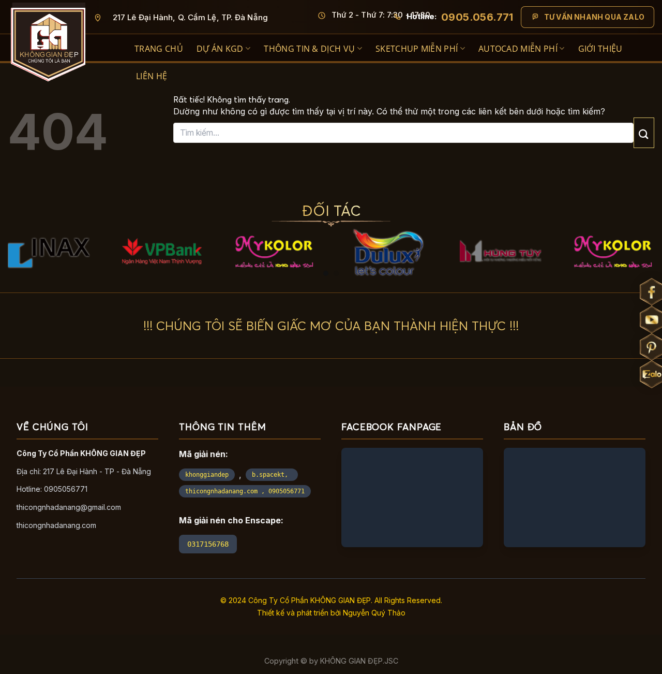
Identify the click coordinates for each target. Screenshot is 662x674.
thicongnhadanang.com (56, 525)
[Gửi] (644, 133)
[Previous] (18, 219)
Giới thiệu (600, 48)
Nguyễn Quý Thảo (374, 612)
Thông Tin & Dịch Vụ (309, 48)
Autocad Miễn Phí (518, 48)
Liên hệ (151, 76)
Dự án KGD (220, 48)
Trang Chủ (158, 48)
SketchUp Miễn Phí (416, 48)
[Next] (643, 219)
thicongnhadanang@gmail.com (69, 507)
